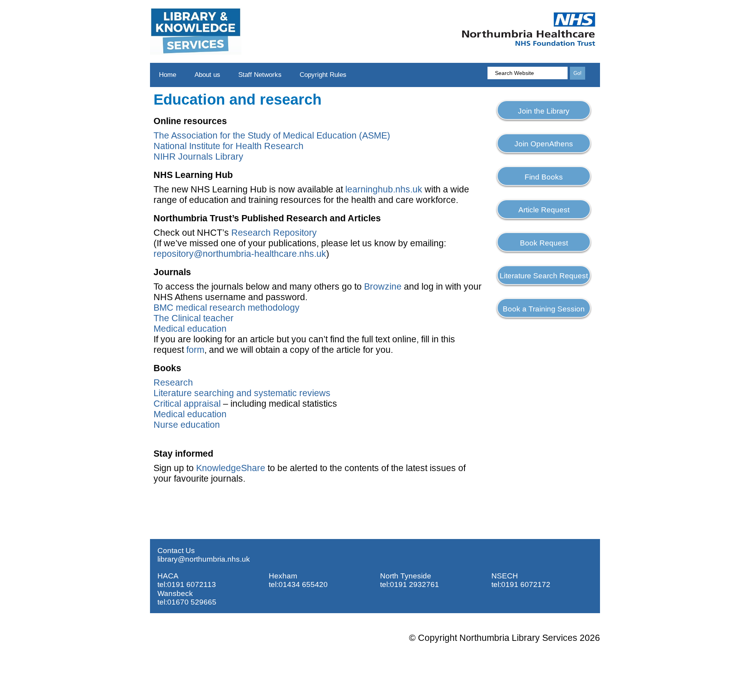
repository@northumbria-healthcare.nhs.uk (240, 254)
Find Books (544, 177)
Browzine (383, 286)
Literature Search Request (544, 276)
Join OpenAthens (543, 144)
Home (167, 74)
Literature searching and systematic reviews (242, 393)
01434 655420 (303, 584)
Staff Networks (260, 74)
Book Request (544, 243)
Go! (577, 73)
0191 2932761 (414, 584)
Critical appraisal (187, 403)
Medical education (190, 329)
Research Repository (274, 233)
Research (173, 382)
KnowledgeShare (230, 468)
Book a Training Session (544, 309)
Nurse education (187, 425)
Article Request (544, 210)
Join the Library (544, 111)
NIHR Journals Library (198, 156)
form (195, 350)
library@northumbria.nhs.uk (203, 559)
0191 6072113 (191, 584)
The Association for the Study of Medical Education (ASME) (272, 135)
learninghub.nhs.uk (383, 189)
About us (207, 74)
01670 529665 (191, 602)
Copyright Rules (323, 74)
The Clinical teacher (194, 318)
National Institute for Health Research (230, 146)
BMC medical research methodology (227, 307)
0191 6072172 (525, 584)
